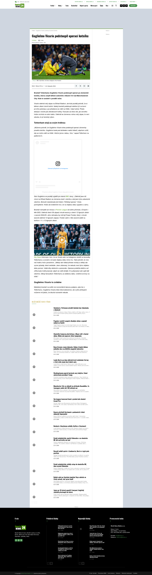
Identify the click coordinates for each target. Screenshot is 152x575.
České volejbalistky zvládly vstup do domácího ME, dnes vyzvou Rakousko (70, 465)
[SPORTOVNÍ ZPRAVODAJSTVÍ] (18, 5)
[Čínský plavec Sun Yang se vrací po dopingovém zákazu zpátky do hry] (52, 542)
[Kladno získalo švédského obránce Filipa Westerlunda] (83, 557)
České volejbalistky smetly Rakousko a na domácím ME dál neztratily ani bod (71, 439)
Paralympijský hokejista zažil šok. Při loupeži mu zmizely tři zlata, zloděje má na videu (65, 549)
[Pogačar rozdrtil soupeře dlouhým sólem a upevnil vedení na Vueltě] (42, 324)
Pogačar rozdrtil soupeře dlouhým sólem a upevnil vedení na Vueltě (70, 322)
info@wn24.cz (120, 535)
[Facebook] (121, 5)
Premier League (61, 209)
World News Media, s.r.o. (27, 573)
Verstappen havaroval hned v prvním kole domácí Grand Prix (70, 400)
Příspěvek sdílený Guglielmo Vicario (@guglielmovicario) (58, 192)
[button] (116, 5)
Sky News (37, 257)
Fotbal (33, 30)
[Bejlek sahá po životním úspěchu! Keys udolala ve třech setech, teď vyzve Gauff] (42, 480)
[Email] (84, 86)
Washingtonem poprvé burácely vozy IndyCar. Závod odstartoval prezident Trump (70, 374)
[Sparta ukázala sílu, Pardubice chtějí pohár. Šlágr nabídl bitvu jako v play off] (52, 557)
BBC (67, 196)
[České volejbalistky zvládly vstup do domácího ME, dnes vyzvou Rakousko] (42, 467)
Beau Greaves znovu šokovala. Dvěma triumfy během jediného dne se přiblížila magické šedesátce (71, 348)
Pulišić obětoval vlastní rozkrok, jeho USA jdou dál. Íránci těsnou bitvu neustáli (65, 527)
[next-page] (36, 502)
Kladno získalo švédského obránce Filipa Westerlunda (97, 556)
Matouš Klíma (39, 86)
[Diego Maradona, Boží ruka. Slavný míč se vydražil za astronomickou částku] (83, 528)
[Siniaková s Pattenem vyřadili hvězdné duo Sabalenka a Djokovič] (42, 311)
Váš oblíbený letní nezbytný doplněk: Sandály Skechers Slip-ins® (97, 549)
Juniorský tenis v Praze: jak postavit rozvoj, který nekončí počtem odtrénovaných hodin (96, 535)
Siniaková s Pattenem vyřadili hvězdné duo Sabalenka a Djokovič (71, 309)
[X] (126, 5)
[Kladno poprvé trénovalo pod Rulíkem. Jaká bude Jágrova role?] (83, 542)
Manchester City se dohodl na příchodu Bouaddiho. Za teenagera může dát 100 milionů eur (71, 387)
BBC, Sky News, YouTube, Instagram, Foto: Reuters (49, 80)
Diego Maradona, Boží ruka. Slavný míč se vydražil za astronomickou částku (97, 527)
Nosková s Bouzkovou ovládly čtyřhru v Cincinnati (70, 426)
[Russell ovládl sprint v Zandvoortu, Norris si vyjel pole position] (42, 454)
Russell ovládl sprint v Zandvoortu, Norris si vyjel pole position (71, 452)
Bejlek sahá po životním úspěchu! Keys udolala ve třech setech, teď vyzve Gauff (70, 478)
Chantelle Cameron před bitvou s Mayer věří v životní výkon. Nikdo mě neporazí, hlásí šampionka (71, 335)
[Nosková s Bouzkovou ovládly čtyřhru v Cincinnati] (42, 428)
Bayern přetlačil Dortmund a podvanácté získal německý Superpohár (69, 413)
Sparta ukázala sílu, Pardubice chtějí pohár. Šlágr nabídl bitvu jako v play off (65, 557)
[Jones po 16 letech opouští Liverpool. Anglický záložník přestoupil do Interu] (42, 493)
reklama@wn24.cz (121, 537)
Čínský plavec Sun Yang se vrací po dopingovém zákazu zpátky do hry (65, 541)
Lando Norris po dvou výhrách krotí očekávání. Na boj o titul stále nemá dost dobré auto (71, 361)
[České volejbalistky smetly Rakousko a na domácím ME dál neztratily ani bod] (42, 441)
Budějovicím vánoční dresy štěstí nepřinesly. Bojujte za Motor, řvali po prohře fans (65, 535)
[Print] (88, 86)
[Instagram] (124, 5)
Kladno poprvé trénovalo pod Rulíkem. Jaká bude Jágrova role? (97, 541)
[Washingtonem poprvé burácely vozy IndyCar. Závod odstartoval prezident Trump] (42, 376)
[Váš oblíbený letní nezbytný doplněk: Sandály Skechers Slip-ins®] (83, 550)
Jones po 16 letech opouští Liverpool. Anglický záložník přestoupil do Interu (69, 491)
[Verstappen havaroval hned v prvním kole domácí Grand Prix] (42, 402)
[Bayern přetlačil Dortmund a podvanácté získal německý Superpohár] (42, 415)
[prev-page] (33, 502)
